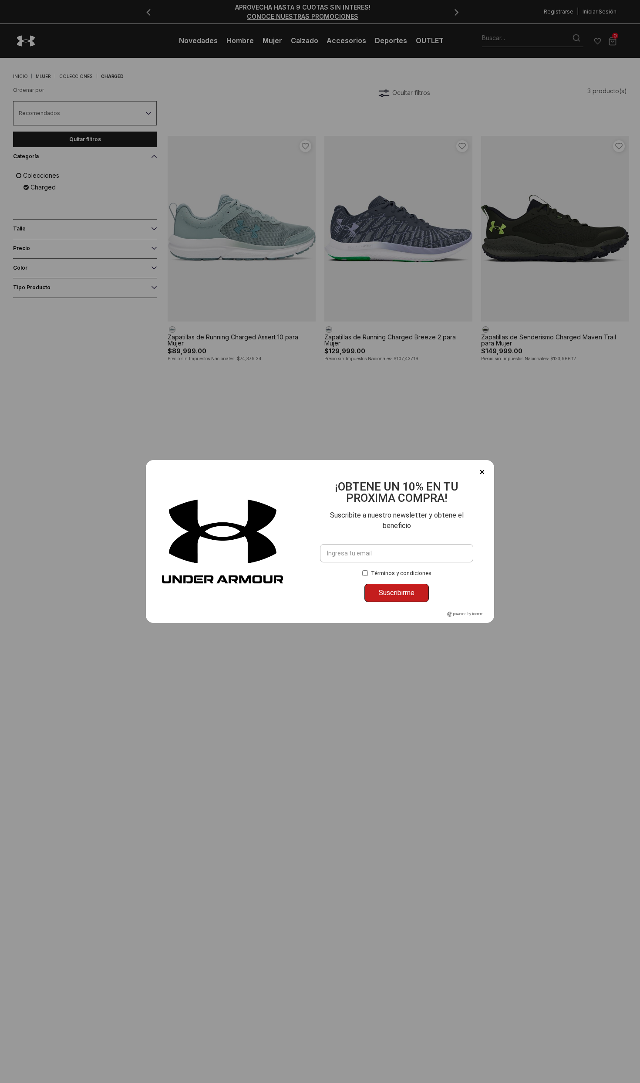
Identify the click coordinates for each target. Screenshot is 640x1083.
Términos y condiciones (401, 573)
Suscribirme (396, 593)
